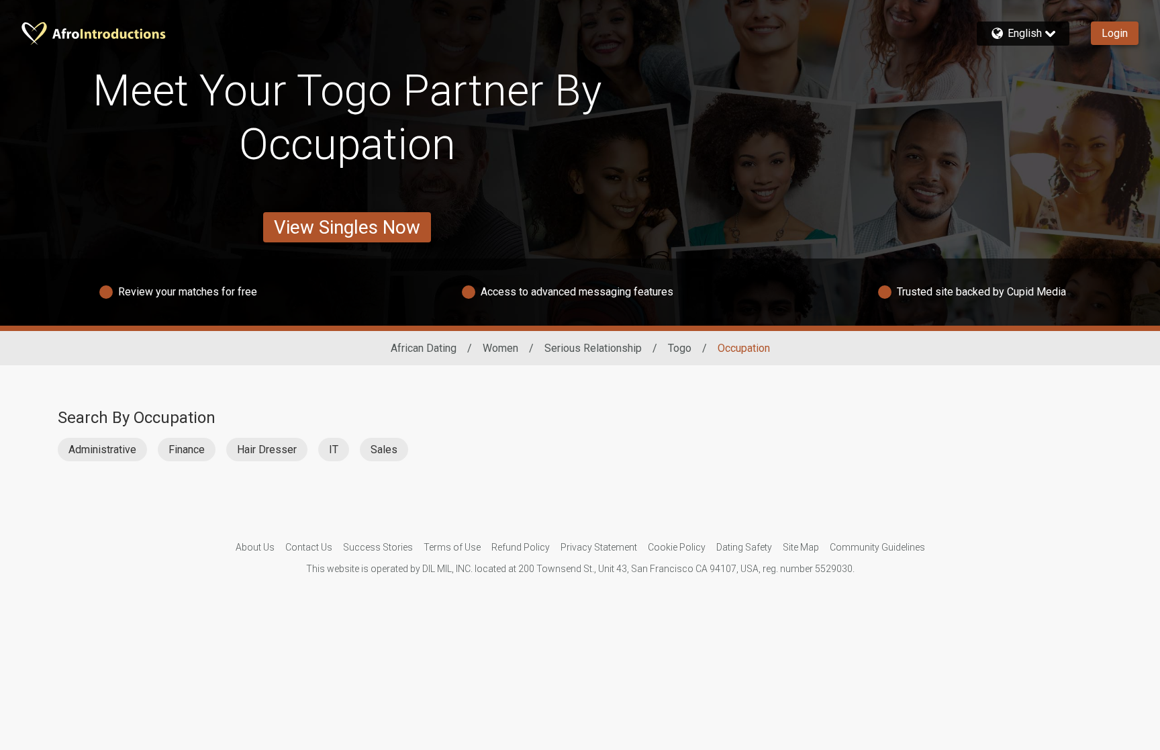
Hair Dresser (267, 449)
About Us (255, 547)
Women (500, 348)
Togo (679, 348)
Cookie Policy (677, 547)
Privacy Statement (599, 547)
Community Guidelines (877, 547)
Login (1115, 33)
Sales (384, 449)
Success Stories (378, 547)
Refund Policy (520, 547)
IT (333, 449)
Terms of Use (452, 547)
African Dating (423, 348)
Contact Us (308, 547)
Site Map (801, 547)
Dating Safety (744, 547)
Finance (186, 449)
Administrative (102, 449)
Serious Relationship (593, 348)
